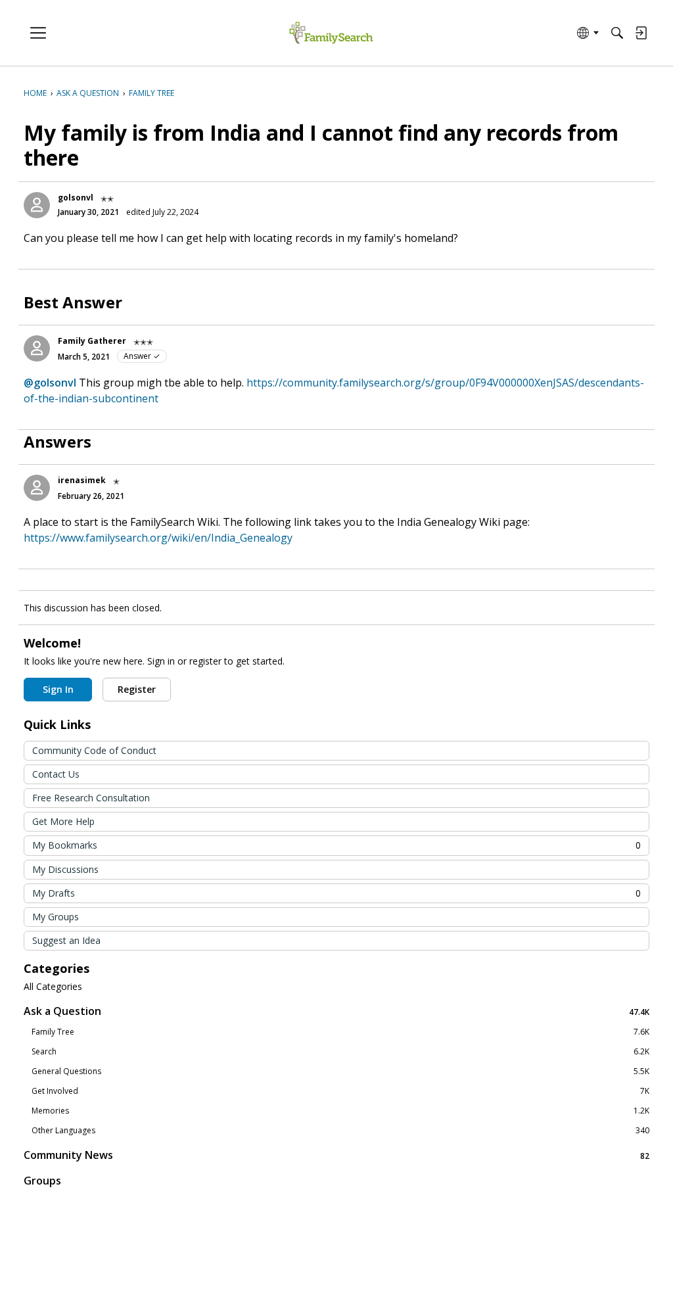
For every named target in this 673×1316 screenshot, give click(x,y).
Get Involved (340, 1091)
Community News (336, 1155)
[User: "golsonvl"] (37, 205)
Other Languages (340, 1131)
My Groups (55, 916)
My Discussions (65, 869)
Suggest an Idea (66, 940)
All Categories (53, 987)
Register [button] (137, 689)
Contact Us (56, 774)
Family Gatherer (92, 340)
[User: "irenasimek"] (37, 488)
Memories (340, 1111)
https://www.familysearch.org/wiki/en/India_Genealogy (158, 537)
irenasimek (82, 480)
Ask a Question (336, 1011)
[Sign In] (641, 33)
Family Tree (340, 1032)
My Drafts (336, 893)
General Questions (340, 1071)
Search (340, 1052)
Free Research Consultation (91, 797)
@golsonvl (50, 382)
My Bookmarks (336, 845)
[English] (331, 33)
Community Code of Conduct (94, 750)
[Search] (617, 33)
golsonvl (75, 197)
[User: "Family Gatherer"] (37, 348)
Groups (42, 1180)
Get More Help (63, 821)
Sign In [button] (58, 689)
